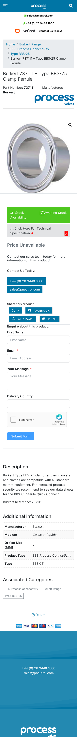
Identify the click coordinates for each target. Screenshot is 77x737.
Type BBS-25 (20, 54)
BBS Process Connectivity (29, 49)
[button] (70, 124)
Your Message (18, 369)
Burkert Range (30, 44)
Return (40, 615)
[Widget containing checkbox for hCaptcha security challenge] (37, 419)
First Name (15, 332)
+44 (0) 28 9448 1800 (39, 23)
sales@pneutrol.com (39, 15)
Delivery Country (20, 396)
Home (10, 44)
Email (11, 350)
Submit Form (20, 436)
